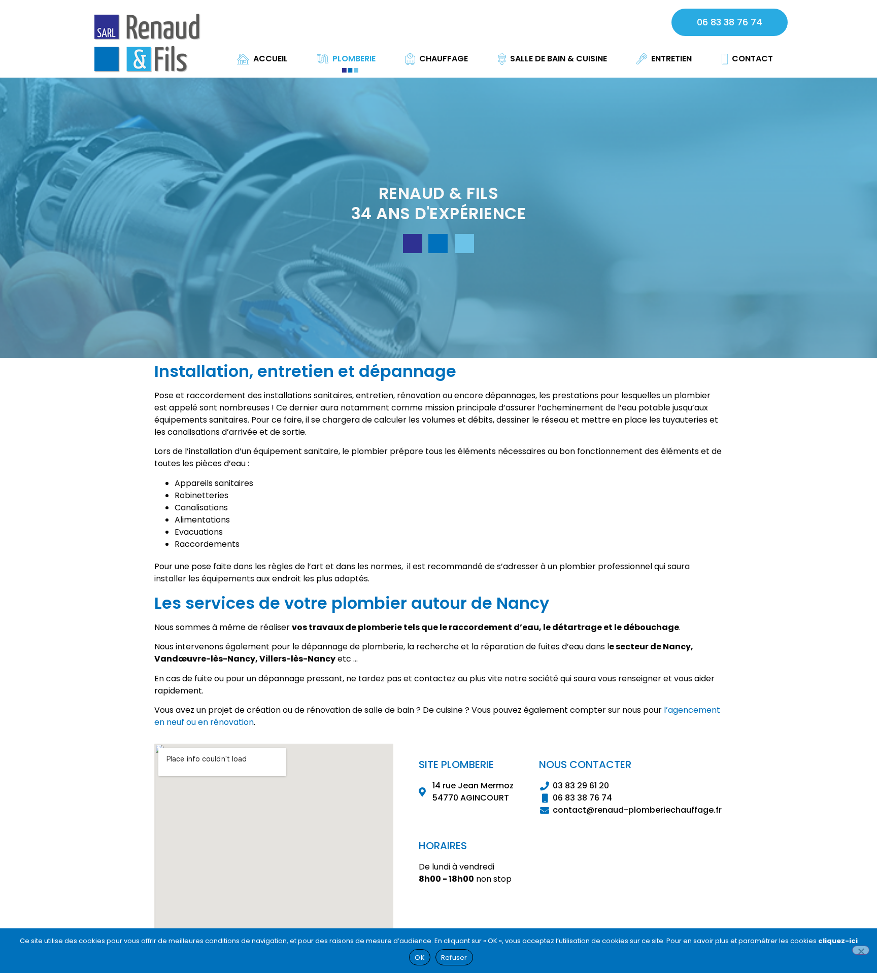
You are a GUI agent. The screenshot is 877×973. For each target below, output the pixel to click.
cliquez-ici (838, 941)
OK (420, 957)
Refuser (454, 957)
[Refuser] (860, 950)
